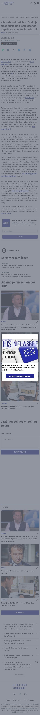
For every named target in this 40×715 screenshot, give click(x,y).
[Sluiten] (36, 336)
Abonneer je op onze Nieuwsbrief (20, 376)
